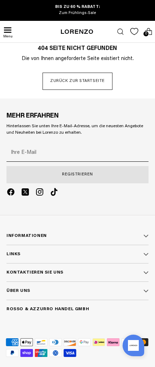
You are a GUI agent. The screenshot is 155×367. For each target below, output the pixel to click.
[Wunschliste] (134, 31)
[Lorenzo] (77, 31)
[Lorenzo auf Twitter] (25, 193)
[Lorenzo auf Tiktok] (54, 193)
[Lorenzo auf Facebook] (10, 193)
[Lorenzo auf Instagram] (39, 193)
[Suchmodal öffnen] (120, 31)
